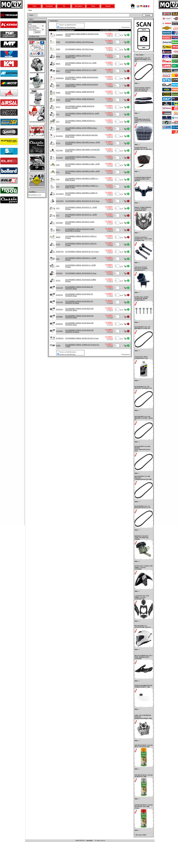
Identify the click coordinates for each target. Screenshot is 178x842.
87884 (58, 92)
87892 (58, 49)
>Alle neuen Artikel (140, 835)
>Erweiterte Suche (33, 36)
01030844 (59, 316)
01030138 (59, 309)
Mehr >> (137, 83)
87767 (58, 107)
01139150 (59, 136)
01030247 (59, 273)
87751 (58, 143)
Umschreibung (69, 30)
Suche (34, 6)
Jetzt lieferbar (79, 6)
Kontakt (107, 6)
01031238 (59, 287)
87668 (58, 345)
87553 (58, 280)
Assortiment (49, 6)
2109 (57, 165)
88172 (58, 230)
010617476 (60, 251)
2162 (57, 259)
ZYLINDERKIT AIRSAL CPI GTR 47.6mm (79, 49)
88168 (58, 237)
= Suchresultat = (54, 21)
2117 (57, 114)
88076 (58, 63)
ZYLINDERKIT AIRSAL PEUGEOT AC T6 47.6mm (82, 201)
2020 (57, 129)
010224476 (60, 201)
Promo (93, 6)
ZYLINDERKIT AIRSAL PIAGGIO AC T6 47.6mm (82, 251)
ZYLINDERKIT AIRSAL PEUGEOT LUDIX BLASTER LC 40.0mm (79, 230)
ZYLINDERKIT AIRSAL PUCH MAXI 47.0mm (80, 273)
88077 (58, 71)
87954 (58, 100)
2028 (57, 85)
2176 (57, 208)
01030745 (59, 295)
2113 (57, 172)
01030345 (59, 324)
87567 (58, 244)
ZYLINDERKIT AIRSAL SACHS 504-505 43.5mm (82, 338)
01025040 (59, 222)
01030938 (59, 331)
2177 (57, 215)
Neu (64, 6)
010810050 (60, 78)
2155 (57, 186)
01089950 (59, 35)
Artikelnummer (60, 30)
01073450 (59, 150)
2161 (57, 266)
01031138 (59, 302)
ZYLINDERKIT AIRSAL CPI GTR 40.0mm (79, 42)
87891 (58, 42)
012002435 (60, 338)
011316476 (60, 194)
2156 (57, 179)
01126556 (59, 157)
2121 (57, 121)
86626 (58, 56)
